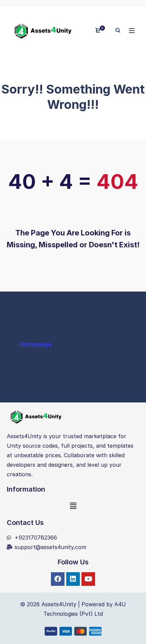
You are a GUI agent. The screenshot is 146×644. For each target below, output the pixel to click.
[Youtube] (88, 579)
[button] (73, 505)
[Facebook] (58, 579)
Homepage (35, 344)
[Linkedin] (73, 579)
